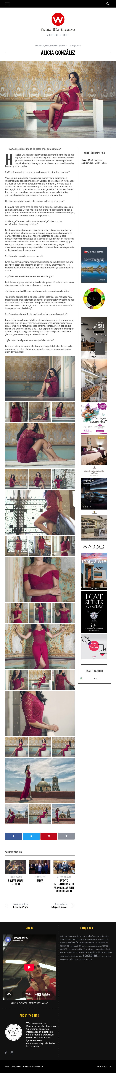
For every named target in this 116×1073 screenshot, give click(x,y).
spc (99, 956)
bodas (106, 936)
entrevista (74, 942)
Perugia (63, 952)
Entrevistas (39, 45)
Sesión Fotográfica (75, 956)
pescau (69, 952)
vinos (77, 959)
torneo (104, 956)
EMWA (40, 880)
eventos (104, 942)
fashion (64, 945)
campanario (64, 939)
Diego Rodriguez (95, 939)
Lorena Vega (20, 905)
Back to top (102, 1066)
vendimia (64, 959)
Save (66, 956)
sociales (90, 955)
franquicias (72, 946)
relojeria (99, 952)
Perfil (47, 45)
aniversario (64, 936)
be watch (85, 936)
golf (79, 945)
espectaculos (88, 942)
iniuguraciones (96, 946)
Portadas (54, 45)
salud (62, 956)
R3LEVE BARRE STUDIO (16, 882)
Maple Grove (59, 905)
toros (109, 956)
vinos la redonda (86, 959)
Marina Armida (73, 949)
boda (102, 936)
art (75, 936)
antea (71, 936)
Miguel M (91, 949)
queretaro (77, 952)
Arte (79, 936)
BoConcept (94, 936)
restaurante (108, 952)
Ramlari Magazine (89, 952)
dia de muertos (83, 939)
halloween (86, 946)
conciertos (73, 939)
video (71, 959)
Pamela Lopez (100, 949)
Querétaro (62, 45)
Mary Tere (83, 949)
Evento (97, 943)
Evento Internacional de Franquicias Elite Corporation (64, 886)
